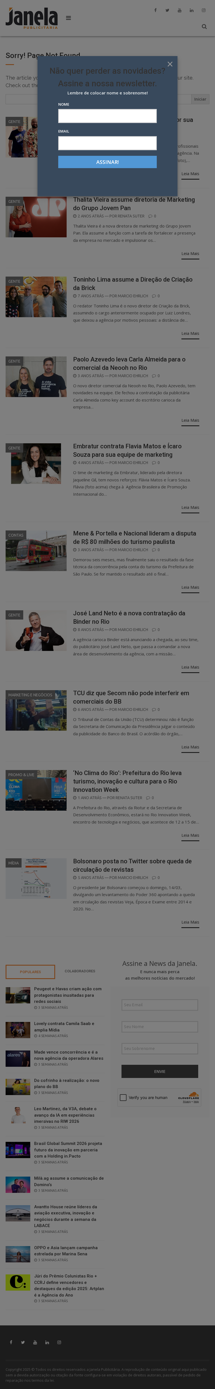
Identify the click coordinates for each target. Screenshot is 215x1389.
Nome (63, 104)
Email (63, 131)
